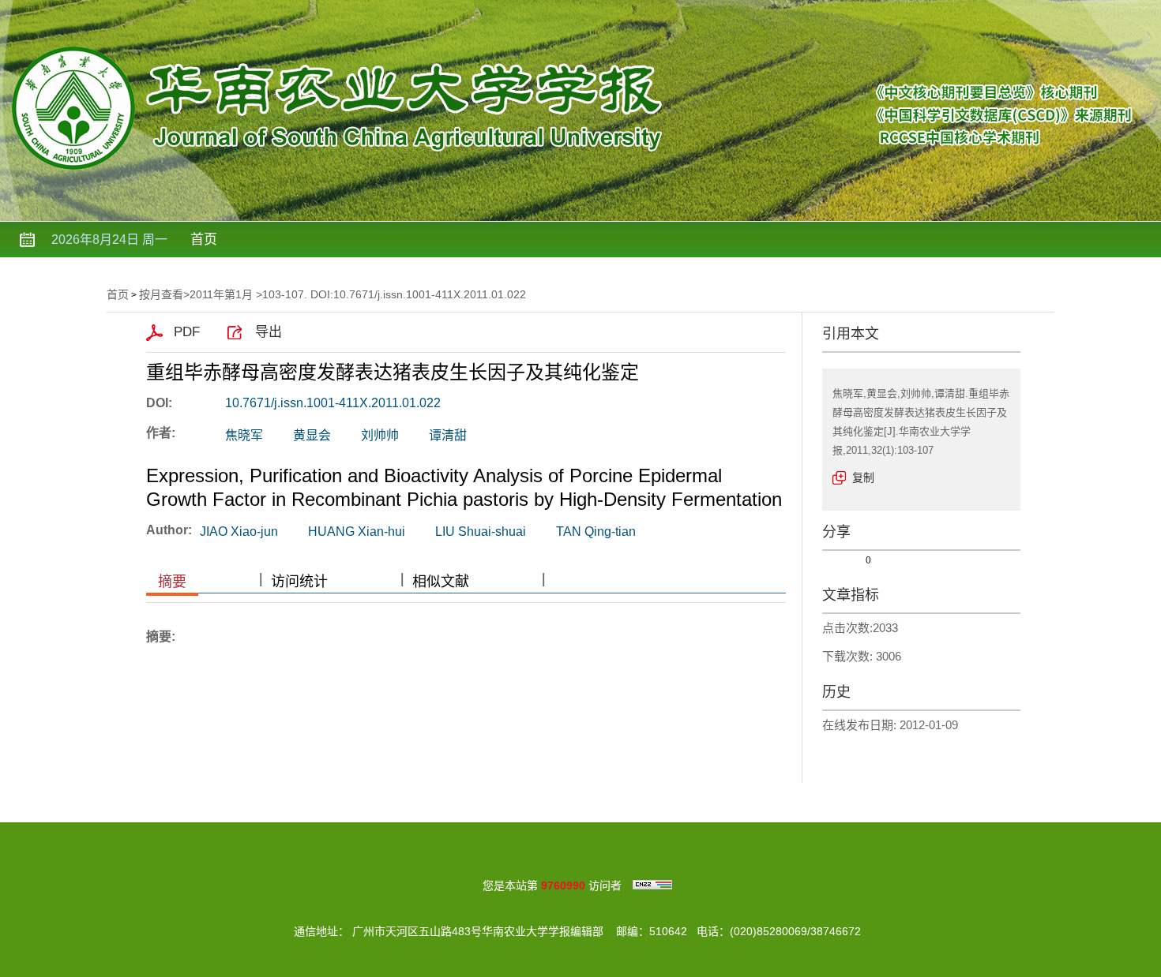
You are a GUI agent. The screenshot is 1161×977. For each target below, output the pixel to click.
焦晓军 (244, 435)
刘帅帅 (380, 435)
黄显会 (312, 435)
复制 (863, 477)
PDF (187, 331)
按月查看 (161, 294)
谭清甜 (448, 435)
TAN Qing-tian (596, 531)
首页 (203, 239)
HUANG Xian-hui (356, 531)
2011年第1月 (221, 294)
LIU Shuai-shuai (480, 531)
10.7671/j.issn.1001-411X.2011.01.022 (333, 403)
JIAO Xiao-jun (239, 531)
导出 (268, 331)
